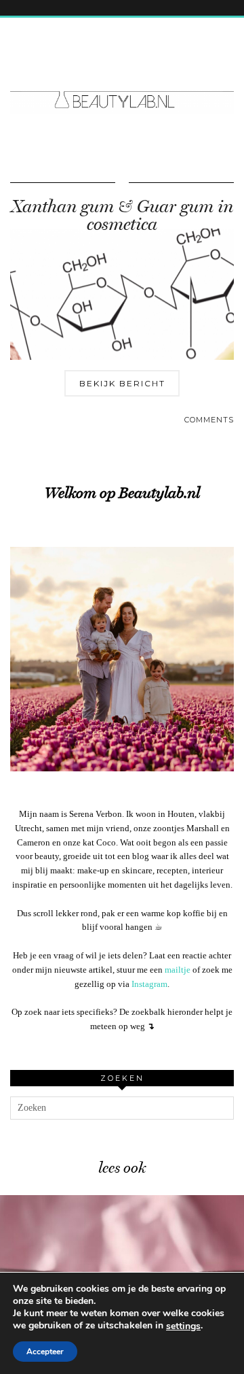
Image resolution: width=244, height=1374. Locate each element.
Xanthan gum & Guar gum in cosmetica (122, 215)
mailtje (177, 970)
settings (183, 1326)
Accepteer (45, 1351)
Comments (209, 419)
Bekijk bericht (122, 383)
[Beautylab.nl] (122, 74)
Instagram (149, 984)
